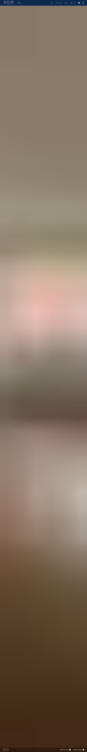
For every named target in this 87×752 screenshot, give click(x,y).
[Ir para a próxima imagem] (7, 749)
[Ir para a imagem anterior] (4, 749)
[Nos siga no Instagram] (79, 3)
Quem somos (73, 2)
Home (52, 2)
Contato (66, 2)
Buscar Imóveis (59, 2)
